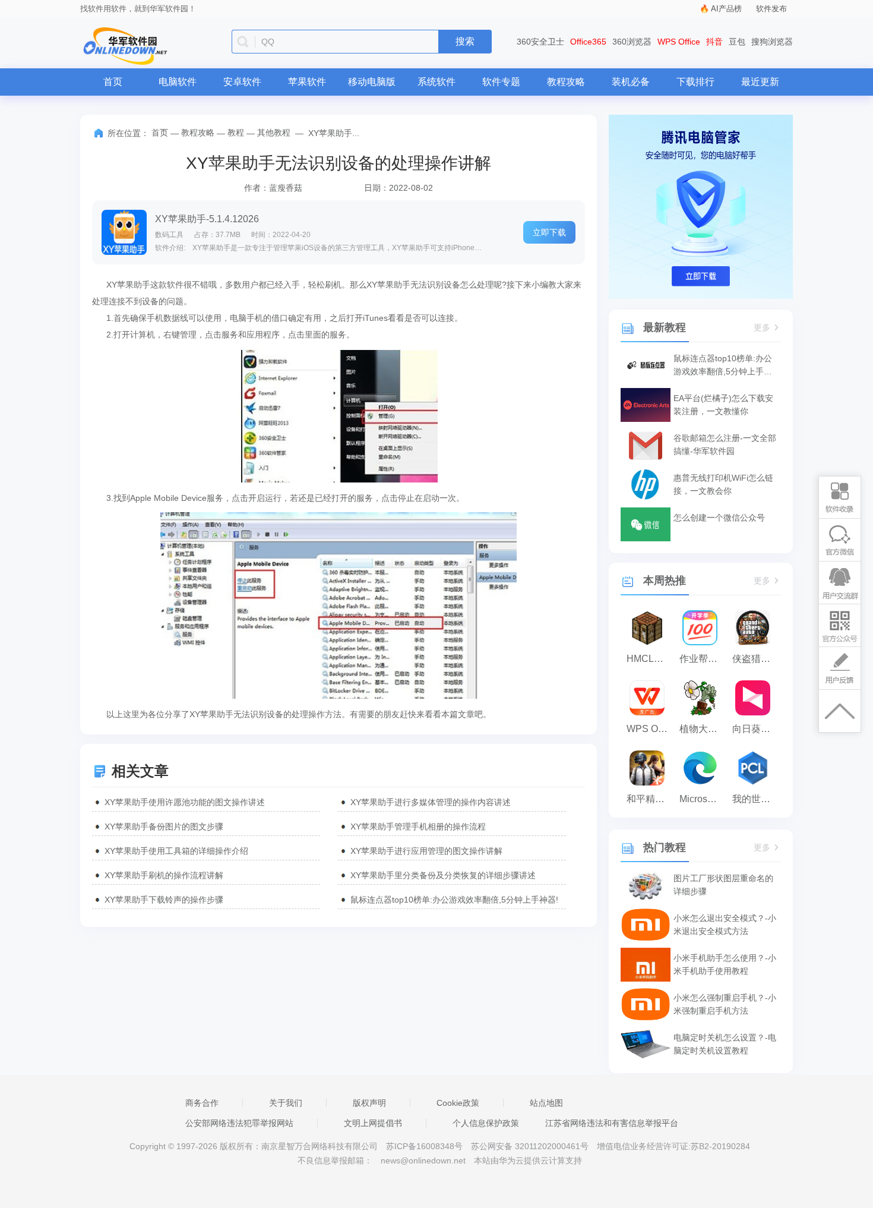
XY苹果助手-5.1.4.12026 (207, 219)
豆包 (737, 41)
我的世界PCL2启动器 (755, 799)
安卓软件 (242, 82)
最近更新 (760, 82)
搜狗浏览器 (772, 41)
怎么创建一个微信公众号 (719, 517)
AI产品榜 (726, 8)
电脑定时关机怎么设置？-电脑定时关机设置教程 (724, 1044)
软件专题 (501, 82)
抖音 (714, 41)
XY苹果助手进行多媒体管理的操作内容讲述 (430, 802)
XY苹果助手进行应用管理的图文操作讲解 (426, 851)
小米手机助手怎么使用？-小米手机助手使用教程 (724, 964)
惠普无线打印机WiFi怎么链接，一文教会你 (723, 484)
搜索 (465, 41)
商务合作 (202, 1103)
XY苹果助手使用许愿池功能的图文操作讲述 (185, 802)
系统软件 (436, 82)
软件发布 (771, 8)
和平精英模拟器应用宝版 (650, 799)
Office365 (588, 41)
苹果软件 (307, 82)
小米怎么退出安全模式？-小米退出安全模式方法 (724, 924)
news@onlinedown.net (423, 1160)
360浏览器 (631, 41)
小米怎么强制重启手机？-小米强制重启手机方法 (724, 1004)
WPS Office (678, 41)
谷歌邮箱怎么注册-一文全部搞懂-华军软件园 (724, 444)
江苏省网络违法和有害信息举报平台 (611, 1123)
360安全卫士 (540, 41)
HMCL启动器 (650, 659)
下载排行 (695, 82)
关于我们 (285, 1103)
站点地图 (546, 1103)
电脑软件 (178, 82)
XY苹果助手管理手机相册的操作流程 (418, 826)
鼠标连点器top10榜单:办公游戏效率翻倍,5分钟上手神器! (454, 899)
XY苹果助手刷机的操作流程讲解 (164, 875)
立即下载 (549, 232)
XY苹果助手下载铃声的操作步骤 (164, 899)
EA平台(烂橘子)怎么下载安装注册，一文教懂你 (723, 404)
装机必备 (631, 82)
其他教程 (273, 132)
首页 (112, 82)
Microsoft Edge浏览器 (702, 799)
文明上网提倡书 (373, 1123)
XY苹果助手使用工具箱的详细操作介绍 (176, 851)
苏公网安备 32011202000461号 (531, 1146)
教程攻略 (566, 82)
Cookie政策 (457, 1103)
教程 (235, 132)
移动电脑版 (372, 82)
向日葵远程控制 (755, 729)
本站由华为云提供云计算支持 (528, 1160)
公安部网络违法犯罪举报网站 (239, 1123)
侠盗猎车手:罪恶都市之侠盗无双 (755, 659)
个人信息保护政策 (486, 1123)
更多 (762, 327)
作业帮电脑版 (702, 659)
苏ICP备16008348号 (424, 1146)
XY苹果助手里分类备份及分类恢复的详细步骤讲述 (443, 875)
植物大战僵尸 (702, 729)
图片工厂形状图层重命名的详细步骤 (723, 884)
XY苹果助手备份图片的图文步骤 (164, 826)
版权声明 (369, 1103)
